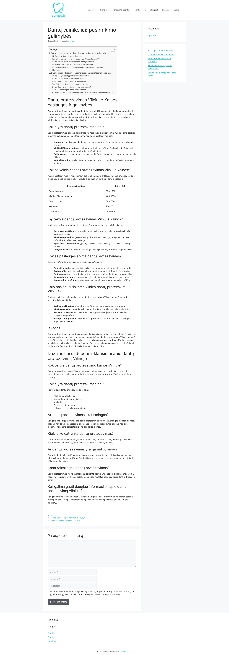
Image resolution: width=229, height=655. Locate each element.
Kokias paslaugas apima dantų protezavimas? (74, 64)
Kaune (176, 10)
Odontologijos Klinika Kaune (157, 10)
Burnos (53, 515)
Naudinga (52, 641)
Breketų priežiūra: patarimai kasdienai (65, 520)
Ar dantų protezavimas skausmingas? (71, 81)
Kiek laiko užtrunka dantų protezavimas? (72, 84)
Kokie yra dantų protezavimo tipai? (69, 56)
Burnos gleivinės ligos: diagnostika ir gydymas (68, 518)
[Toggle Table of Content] (111, 50)
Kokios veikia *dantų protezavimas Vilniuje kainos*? (77, 59)
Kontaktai (104, 10)
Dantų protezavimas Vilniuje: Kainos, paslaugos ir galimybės (78, 53)
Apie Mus (91, 10)
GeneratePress (126, 651)
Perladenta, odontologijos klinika (126, 10)
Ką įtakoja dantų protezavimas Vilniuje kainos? (74, 62)
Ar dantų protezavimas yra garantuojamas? (73, 87)
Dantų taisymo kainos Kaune (161, 54)
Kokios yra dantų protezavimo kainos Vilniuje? (74, 76)
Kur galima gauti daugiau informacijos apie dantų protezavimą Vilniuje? (84, 92)
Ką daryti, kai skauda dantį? (161, 50)
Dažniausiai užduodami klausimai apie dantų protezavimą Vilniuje (81, 73)
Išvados (58, 70)
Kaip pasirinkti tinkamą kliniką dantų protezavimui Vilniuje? (79, 67)
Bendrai (51, 633)
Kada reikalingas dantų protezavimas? (71, 90)
